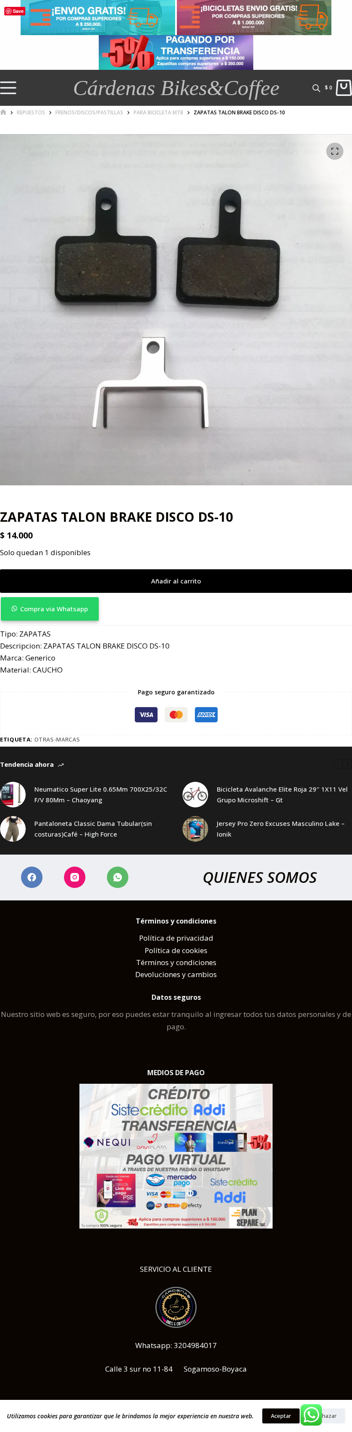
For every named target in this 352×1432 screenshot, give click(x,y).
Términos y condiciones (176, 962)
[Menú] (8, 88)
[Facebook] (31, 877)
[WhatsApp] (117, 877)
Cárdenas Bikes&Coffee (176, 88)
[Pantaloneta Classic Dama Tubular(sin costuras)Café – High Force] (13, 829)
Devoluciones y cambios (176, 974)
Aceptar (281, 1416)
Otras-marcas (57, 739)
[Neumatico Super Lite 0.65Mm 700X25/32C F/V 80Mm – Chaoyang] (13, 794)
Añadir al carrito (176, 581)
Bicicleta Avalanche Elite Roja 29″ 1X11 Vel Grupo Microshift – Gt (282, 794)
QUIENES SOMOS (260, 877)
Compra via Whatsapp (54, 608)
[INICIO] (3, 112)
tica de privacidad (182, 938)
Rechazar (325, 1416)
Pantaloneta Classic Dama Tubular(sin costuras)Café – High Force (93, 828)
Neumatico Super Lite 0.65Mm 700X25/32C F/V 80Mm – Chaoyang (100, 794)
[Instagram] (74, 877)
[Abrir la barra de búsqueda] (316, 88)
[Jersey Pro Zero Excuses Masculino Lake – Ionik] (195, 829)
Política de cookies (176, 950)
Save (18, 11)
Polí (145, 938)
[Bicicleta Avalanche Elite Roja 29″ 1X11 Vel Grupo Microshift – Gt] (195, 794)
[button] (176, 609)
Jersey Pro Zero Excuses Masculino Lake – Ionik (281, 828)
